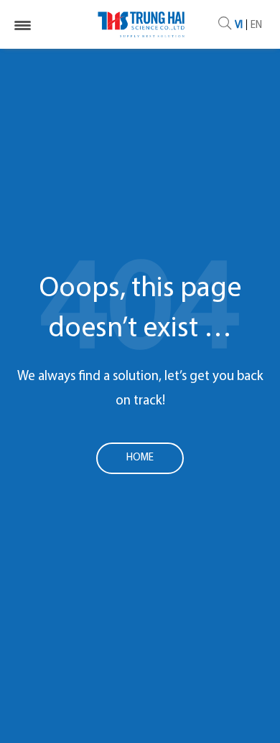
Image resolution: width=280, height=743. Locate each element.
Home (140, 458)
